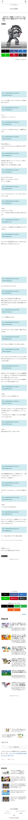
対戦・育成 (5, 556)
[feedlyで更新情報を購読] (20, 606)
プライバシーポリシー (21, 811)
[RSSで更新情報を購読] (14, 609)
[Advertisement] (14, 75)
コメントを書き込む (14, 747)
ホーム (7, 811)
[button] (22, 55)
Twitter (20, 813)
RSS (14, 815)
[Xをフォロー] (7, 606)
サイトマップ (7, 813)
